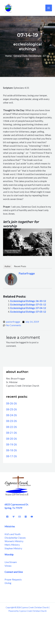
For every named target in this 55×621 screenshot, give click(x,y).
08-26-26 (11, 403)
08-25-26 (11, 409)
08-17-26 (11, 456)
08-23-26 (11, 421)
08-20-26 (11, 438)
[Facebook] (7, 516)
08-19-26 (11, 444)
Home (8, 56)
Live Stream (11, 562)
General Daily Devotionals (27, 56)
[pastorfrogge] (11, 278)
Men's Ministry (12, 544)
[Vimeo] (13, 516)
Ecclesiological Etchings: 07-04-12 (28, 308)
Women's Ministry (14, 541)
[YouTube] (32, 516)
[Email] (19, 516)
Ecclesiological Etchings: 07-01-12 (28, 304)
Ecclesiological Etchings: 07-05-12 (28, 311)
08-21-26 (11, 432)
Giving (8, 583)
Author (7, 266)
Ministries (10, 526)
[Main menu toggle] (48, 8)
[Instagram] (25, 516)
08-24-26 (11, 415)
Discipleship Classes (15, 537)
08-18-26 (11, 450)
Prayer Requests (13, 579)
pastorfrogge (27, 273)
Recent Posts (20, 266)
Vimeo (8, 565)
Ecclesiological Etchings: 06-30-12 (28, 301)
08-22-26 (11, 427)
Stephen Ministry (13, 548)
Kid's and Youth (12, 534)
